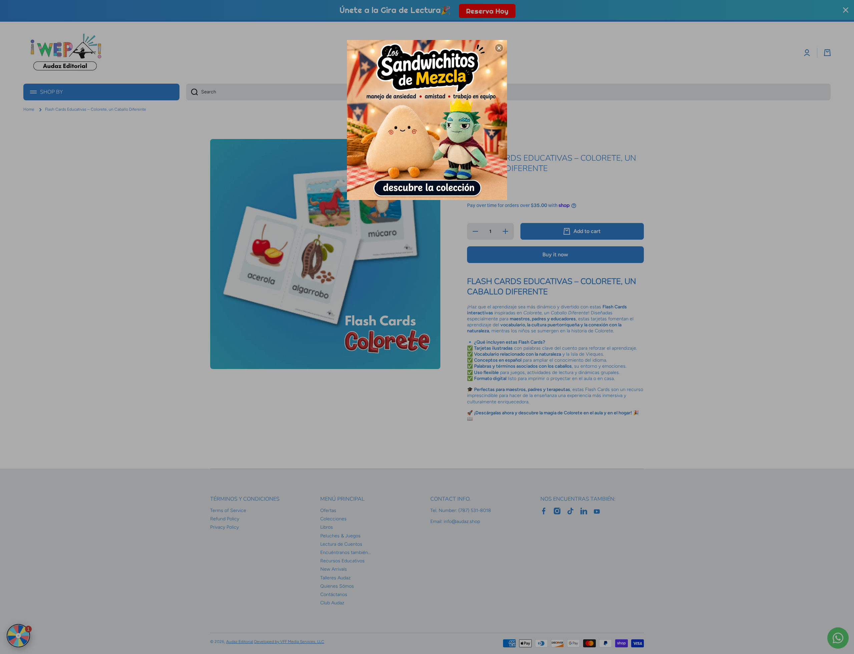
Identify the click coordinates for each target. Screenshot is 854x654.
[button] (499, 48)
